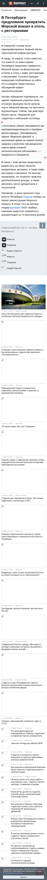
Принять (23, 877)
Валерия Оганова (9, 37)
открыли (28, 196)
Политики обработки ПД (12, 873)
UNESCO (35, 10)
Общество (24, 40)
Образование (20, 10)
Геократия (6, 10)
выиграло (15, 207)
